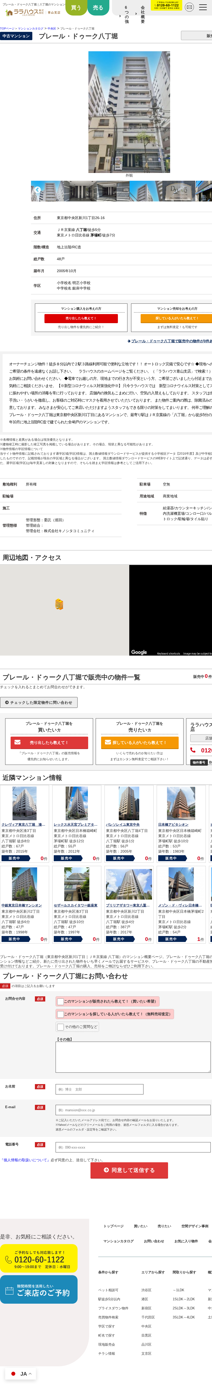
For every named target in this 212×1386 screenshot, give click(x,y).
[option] (47, 191)
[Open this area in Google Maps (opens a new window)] (139, 652)
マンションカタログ (118, 1241)
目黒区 (146, 1335)
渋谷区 (146, 1290)
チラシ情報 (106, 1353)
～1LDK (178, 1290)
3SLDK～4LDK (184, 1317)
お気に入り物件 (186, 1241)
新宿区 (146, 1308)
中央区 (146, 1326)
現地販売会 (106, 1344)
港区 (144, 1299)
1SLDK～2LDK (184, 1299)
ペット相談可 (108, 1290)
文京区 (146, 1353)
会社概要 (143, 14)
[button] (58, 604)
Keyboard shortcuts (168, 653)
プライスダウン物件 (113, 1308)
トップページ (113, 1226)
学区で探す (106, 1326)
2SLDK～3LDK (184, 1308)
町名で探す (106, 1335)
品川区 (146, 1344)
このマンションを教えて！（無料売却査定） (118, 1014)
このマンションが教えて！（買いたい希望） (111, 1001)
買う (76, 7)
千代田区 (148, 1317)
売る (98, 7)
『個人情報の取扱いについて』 (25, 1160)
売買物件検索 (108, 1317)
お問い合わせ (154, 1241)
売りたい (164, 1226)
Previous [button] (37, 190)
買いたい (140, 1226)
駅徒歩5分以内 (109, 1299)
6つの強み (127, 16)
